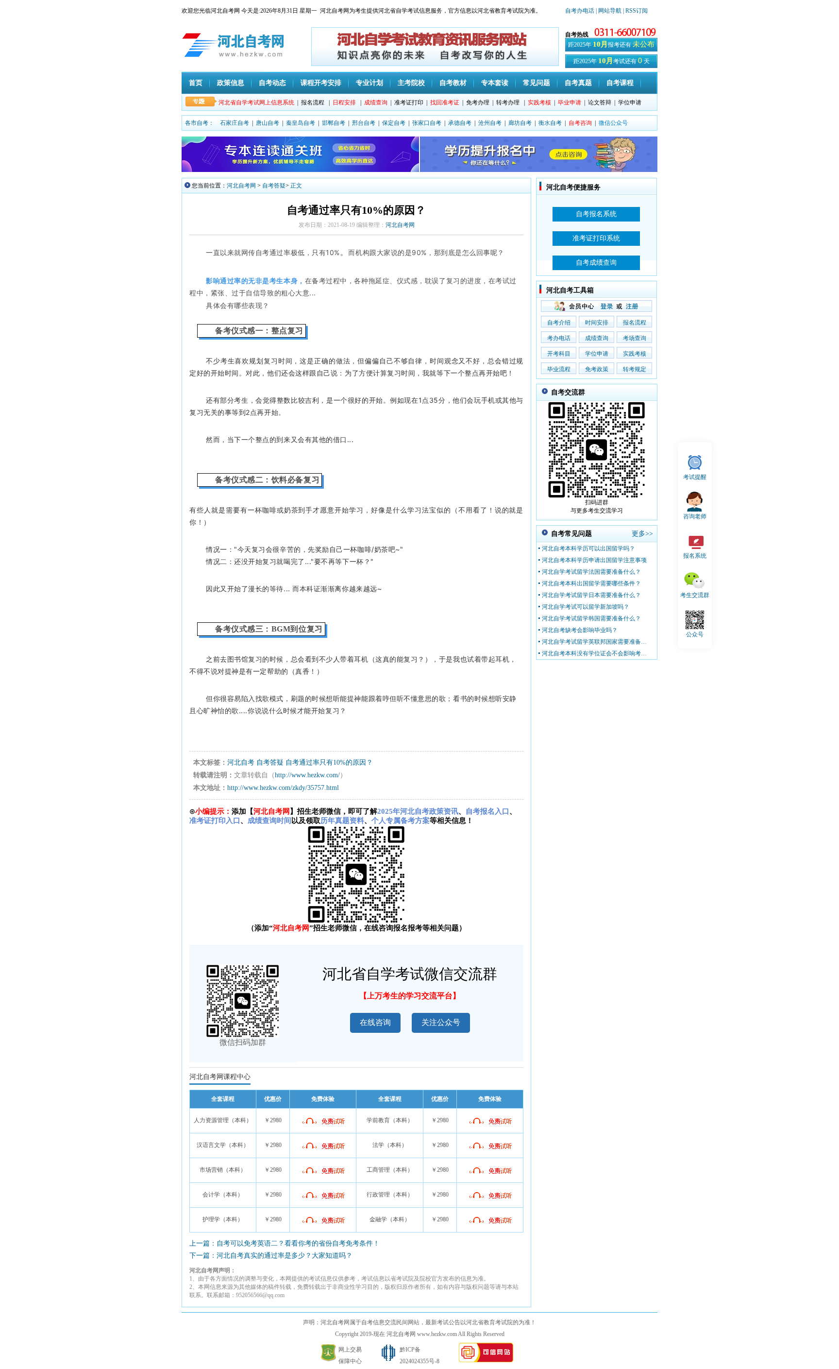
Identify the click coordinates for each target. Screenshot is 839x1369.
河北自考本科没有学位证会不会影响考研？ (595, 653)
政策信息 (230, 82)
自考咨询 (580, 123)
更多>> (642, 533)
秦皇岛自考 (300, 123)
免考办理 (477, 102)
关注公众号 (440, 1022)
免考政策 (596, 369)
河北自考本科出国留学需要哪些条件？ (591, 583)
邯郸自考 (333, 123)
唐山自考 (267, 123)
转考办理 (508, 102)
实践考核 (634, 353)
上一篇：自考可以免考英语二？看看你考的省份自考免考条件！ (284, 1243)
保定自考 (393, 123)
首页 (195, 82)
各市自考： (199, 123)
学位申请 (629, 102)
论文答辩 (599, 102)
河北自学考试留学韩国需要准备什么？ (591, 618)
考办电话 (559, 338)
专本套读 (494, 82)
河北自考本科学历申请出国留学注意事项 (594, 560)
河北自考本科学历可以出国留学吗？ (588, 548)
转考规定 (634, 369)
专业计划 (369, 82)
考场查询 (634, 338)
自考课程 (620, 82)
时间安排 (596, 322)
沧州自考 (490, 123)
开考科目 (559, 353)
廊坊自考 (520, 123)
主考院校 (411, 82)
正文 (296, 185)
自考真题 (578, 82)
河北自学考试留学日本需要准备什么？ (591, 595)
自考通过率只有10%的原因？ (329, 762)
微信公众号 (613, 123)
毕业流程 (559, 369)
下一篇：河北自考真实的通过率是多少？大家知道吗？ (270, 1255)
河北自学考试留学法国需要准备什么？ (591, 571)
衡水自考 (550, 123)
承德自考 (459, 123)
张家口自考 (426, 123)
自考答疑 (273, 185)
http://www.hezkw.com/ (307, 775)
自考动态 (272, 82)
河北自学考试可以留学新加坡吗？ (585, 606)
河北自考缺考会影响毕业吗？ (580, 630)
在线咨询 (375, 1022)
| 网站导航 (608, 10)
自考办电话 (579, 10)
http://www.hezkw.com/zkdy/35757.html (283, 787)
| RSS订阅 (635, 10)
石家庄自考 (234, 123)
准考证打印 (408, 102)
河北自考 (240, 762)
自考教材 (453, 82)
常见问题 (536, 82)
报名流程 (312, 102)
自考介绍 (559, 322)
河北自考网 (241, 185)
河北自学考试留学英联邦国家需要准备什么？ (595, 641)
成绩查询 (596, 338)
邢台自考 (363, 123)
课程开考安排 (321, 82)
